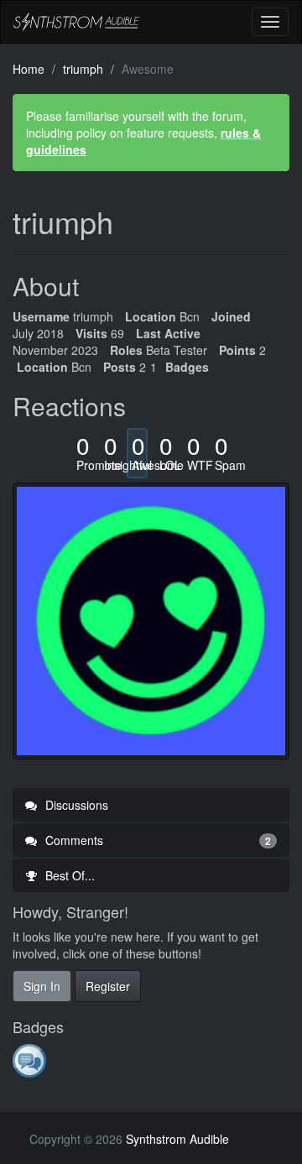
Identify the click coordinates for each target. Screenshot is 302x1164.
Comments (156, 840)
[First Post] (31, 1060)
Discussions (75, 804)
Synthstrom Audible (76, 22)
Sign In (41, 986)
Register (108, 986)
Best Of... (68, 875)
